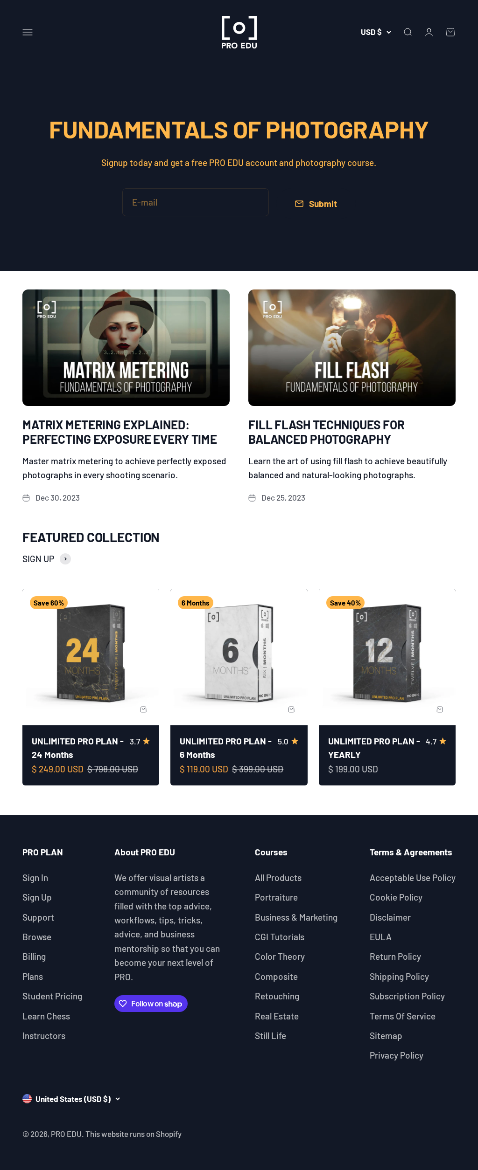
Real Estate (277, 1016)
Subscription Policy (407, 996)
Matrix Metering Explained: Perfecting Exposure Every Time (119, 431)
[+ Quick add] (143, 709)
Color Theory (280, 956)
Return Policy (395, 956)
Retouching (277, 996)
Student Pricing (52, 996)
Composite (276, 976)
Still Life (270, 1035)
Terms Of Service (403, 1016)
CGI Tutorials (279, 936)
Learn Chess (46, 1016)
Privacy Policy (396, 1055)
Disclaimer (390, 917)
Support (38, 917)
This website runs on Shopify (133, 1133)
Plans (32, 976)
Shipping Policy (399, 976)
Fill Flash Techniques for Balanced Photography (326, 431)
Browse (36, 936)
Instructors (43, 1035)
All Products (278, 877)
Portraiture (276, 897)
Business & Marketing (296, 917)
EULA (381, 936)
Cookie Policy (396, 897)
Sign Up (37, 897)
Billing (34, 956)
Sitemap (386, 1035)
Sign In (35, 877)
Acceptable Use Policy (413, 877)
